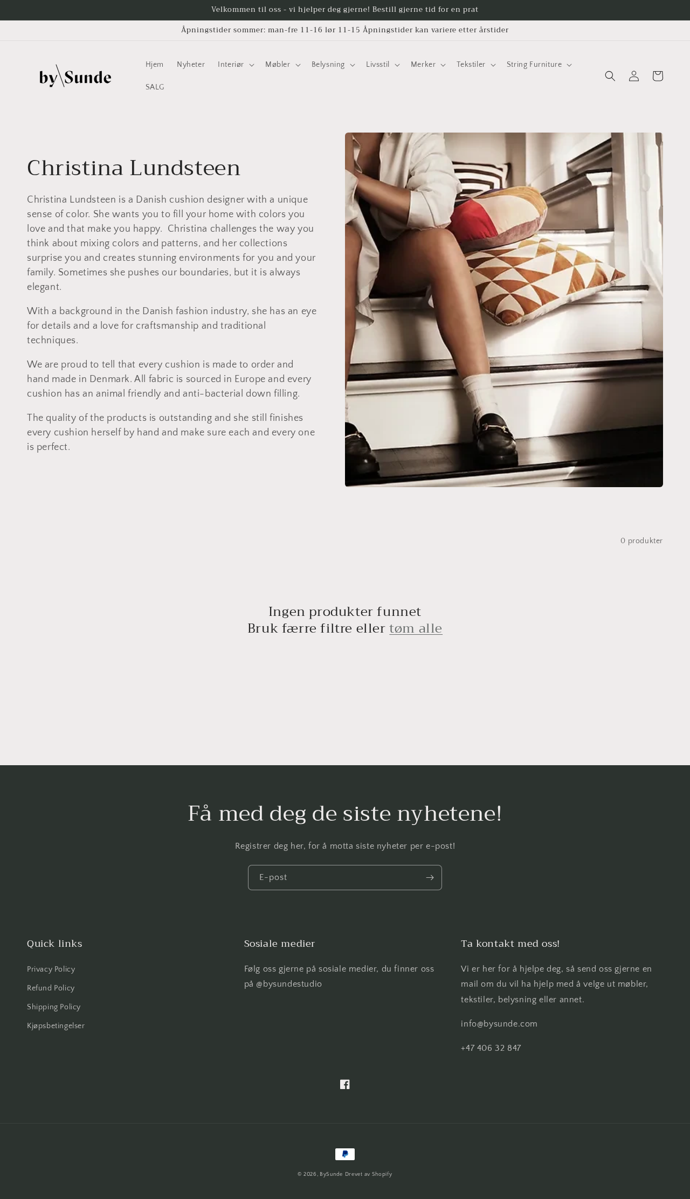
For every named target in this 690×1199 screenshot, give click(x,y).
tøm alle (416, 628)
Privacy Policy (51, 969)
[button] (235, 64)
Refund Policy (51, 988)
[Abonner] (429, 877)
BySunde (331, 1174)
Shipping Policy (54, 1007)
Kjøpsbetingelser (56, 1026)
